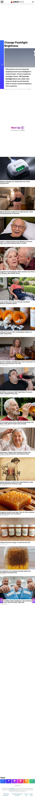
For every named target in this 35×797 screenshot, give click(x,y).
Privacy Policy (31, 794)
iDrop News (12, 788)
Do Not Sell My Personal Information (17, 794)
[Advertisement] (17, 22)
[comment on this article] (26, 781)
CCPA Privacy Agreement (6, 794)
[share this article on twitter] (9, 781)
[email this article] (14, 781)
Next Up (17, 127)
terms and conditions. (14, 789)
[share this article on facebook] (3, 781)
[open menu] (2, 2)
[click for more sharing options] (32, 781)
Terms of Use (26, 794)
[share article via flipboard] (20, 781)
